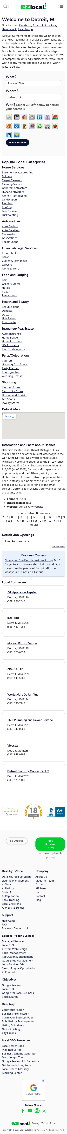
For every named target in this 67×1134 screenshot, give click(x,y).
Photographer (11, 372)
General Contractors (14, 188)
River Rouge (25, 29)
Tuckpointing (10, 215)
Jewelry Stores (10, 403)
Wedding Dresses (13, 376)
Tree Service (9, 211)
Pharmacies (9, 322)
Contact (40, 896)
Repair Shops (10, 242)
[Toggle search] (5, 6)
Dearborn (25, 25)
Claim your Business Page (18, 1017)
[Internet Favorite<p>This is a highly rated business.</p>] (16, 135)
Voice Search (10, 997)
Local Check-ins (11, 904)
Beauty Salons (10, 307)
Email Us (18, 840)
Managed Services (13, 941)
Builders (7, 176)
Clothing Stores (11, 387)
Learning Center (12, 1073)
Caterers (7, 360)
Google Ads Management (17, 960)
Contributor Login (13, 1010)
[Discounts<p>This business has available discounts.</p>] (9, 126)
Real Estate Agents (13, 349)
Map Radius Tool (12, 1049)
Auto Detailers (11, 230)
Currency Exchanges (14, 261)
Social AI (7, 892)
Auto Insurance (11, 333)
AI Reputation (10, 896)
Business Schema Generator (19, 1053)
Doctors (7, 314)
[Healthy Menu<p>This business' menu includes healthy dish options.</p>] (55, 126)
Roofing (7, 207)
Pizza (5, 291)
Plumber (7, 203)
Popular (33, 524)
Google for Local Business (18, 993)
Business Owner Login (15, 928)
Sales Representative (17, 541)
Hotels (6, 287)
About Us (41, 876)
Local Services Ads (13, 964)
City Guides (9, 1033)
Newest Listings (11, 1029)
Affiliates (40, 888)
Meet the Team (44, 880)
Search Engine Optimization (19, 968)
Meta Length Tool (12, 1057)
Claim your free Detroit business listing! (29, 560)
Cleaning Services (12, 184)
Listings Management (15, 880)
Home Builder (10, 337)
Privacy (36, 1123)
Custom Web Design (14, 949)
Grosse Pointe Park (44, 25)
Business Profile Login (15, 1013)
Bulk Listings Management (18, 1021)
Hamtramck (9, 29)
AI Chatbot (8, 972)
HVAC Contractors (13, 192)
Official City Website (31, 506)
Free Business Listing (50, 844)
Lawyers (7, 264)
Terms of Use (48, 1123)
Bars (4, 280)
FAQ (4, 924)
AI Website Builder (13, 907)
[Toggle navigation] (61, 6)
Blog (38, 900)
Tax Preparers (10, 268)
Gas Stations (9, 238)
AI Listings (8, 888)
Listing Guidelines (13, 1025)
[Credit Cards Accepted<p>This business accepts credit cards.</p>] (24, 117)
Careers (40, 884)
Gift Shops (8, 399)
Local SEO (8, 945)
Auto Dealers (10, 226)
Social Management (14, 953)
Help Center (9, 920)
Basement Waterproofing (17, 172)
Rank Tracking (10, 900)
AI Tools (7, 884)
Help (38, 892)
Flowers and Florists (14, 395)
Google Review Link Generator (20, 1061)
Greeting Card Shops (15, 364)
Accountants (9, 253)
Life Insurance (10, 345)
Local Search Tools (13, 1046)
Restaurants (9, 295)
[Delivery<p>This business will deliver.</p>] (55, 117)
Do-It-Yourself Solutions (16, 876)
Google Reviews (11, 985)
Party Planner (10, 368)
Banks (5, 257)
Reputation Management (17, 956)
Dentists (7, 310)
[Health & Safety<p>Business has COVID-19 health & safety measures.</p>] (9, 135)
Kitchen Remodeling (14, 195)
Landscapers (10, 199)
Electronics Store (12, 391)
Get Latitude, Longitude (16, 1065)
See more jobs (58, 546)
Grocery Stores (11, 284)
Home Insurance (12, 341)
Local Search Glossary (15, 1069)
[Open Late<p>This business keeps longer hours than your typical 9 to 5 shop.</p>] (16, 117)
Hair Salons (9, 318)
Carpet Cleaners (12, 180)
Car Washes (9, 234)
